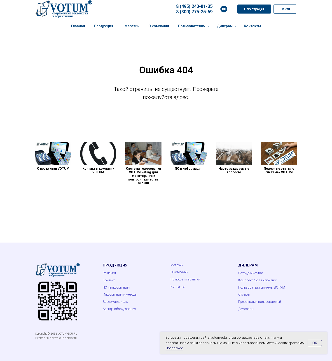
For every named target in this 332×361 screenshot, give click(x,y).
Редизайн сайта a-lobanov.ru (56, 338)
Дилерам (225, 26)
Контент (109, 280)
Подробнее (174, 348)
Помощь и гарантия (185, 279)
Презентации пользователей (259, 301)
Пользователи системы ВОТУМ (261, 287)
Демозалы (246, 309)
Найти (285, 9)
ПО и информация (116, 287)
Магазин (131, 26)
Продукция (104, 26)
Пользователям (192, 26)
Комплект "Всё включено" (257, 280)
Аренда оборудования (119, 309)
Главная (78, 26)
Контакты (252, 26)
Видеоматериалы (115, 301)
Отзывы (244, 294)
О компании (158, 26)
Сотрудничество (250, 273)
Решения (109, 273)
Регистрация (254, 9)
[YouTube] (223, 9)
